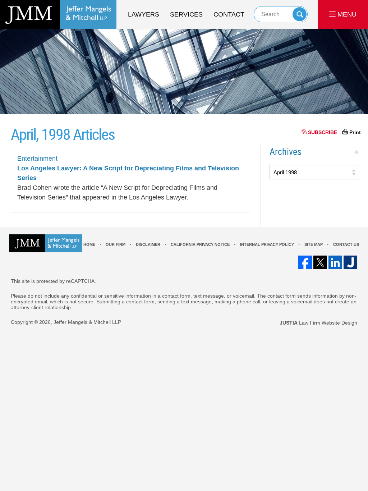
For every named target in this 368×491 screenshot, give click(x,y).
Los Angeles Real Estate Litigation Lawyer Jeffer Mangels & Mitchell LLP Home (58, 14)
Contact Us (346, 244)
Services (186, 14)
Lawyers (143, 14)
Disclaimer (148, 244)
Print (355, 132)
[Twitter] (320, 262)
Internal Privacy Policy (267, 244)
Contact (228, 14)
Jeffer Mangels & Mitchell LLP (87, 322)
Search (300, 14)
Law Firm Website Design (318, 323)
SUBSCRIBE (322, 132)
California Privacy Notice (200, 244)
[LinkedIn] (335, 262)
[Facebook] (305, 262)
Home (89, 244)
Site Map (313, 244)
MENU (346, 14)
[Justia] (350, 262)
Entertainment (37, 158)
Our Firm (115, 244)
